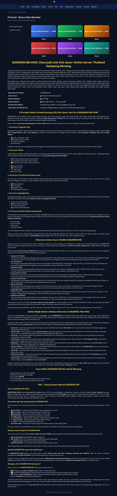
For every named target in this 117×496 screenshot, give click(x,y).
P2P (56, 7)
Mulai (44, 39)
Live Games (35, 7)
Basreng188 (11, 71)
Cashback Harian (15, 30)
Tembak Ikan (69, 7)
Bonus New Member (16, 27)
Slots (28, 7)
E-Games (78, 7)
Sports (44, 7)
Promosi (86, 7)
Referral (94, 7)
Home (22, 7)
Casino (50, 7)
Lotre (61, 7)
